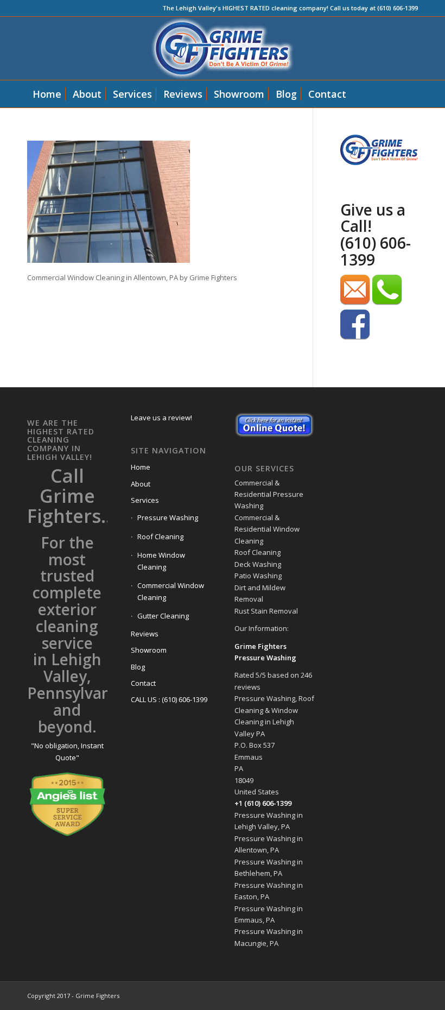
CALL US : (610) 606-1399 (169, 699)
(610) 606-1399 (375, 251)
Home (140, 467)
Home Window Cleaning (161, 560)
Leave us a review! (161, 417)
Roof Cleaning (160, 536)
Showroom (149, 650)
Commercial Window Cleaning (170, 591)
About (140, 484)
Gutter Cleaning (163, 616)
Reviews (144, 634)
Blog (138, 667)
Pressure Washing (167, 517)
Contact (143, 683)
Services (145, 500)
